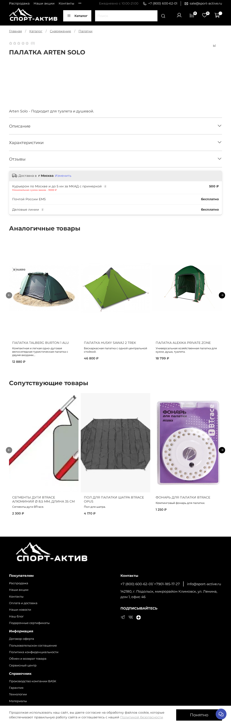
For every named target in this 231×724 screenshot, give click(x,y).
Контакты (66, 3)
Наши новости (20, 609)
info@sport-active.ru (204, 584)
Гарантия (16, 687)
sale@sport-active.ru (206, 3)
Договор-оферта (21, 638)
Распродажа (19, 3)
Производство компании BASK (32, 681)
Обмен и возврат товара (27, 658)
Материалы (18, 701)
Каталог (81, 16)
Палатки (85, 31)
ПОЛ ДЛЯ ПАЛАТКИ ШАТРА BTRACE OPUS (114, 499)
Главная (15, 31)
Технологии (18, 694)
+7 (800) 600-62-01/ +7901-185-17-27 (150, 584)
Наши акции (44, 3)
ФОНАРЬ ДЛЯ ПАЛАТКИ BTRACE (183, 497)
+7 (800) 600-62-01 (162, 3)
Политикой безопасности (141, 717)
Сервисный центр (23, 665)
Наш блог (16, 616)
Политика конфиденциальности (33, 652)
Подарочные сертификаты (29, 623)
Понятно (199, 714)
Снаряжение (60, 31)
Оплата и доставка (23, 603)
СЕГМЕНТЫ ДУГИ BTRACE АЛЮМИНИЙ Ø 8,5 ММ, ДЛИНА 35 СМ (43, 499)
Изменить (63, 176)
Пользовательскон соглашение (33, 645)
